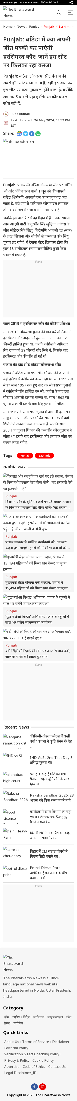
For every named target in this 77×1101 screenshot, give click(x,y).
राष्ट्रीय (16, 1017)
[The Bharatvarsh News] (21, 12)
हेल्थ (7, 1023)
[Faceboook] (34, 1086)
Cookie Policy (43, 1060)
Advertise (11, 1066)
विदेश (26, 1017)
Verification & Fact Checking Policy (31, 1054)
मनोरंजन (38, 1017)
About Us (11, 1041)
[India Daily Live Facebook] (31, 133)
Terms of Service (35, 1041)
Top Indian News (29, 2)
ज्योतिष (18, 1023)
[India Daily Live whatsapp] (38, 133)
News (21, 26)
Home (8, 26)
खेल (68, 1017)
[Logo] (38, 964)
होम (6, 1017)
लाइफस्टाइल (55, 1017)
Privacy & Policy (16, 1060)
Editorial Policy (16, 1048)
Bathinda (44, 455)
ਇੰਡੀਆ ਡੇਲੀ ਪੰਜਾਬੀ (50, 2)
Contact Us (57, 1066)
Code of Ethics (34, 1066)
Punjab (34, 26)
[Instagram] (42, 1086)
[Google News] (19, 133)
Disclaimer (61, 1041)
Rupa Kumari (20, 114)
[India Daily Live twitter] (25, 133)
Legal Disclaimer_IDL (21, 1072)
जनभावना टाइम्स (10, 2)
